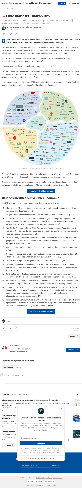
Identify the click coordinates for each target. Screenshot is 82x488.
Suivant (72, 336)
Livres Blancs (8, 9)
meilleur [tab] (6, 394)
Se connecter (74, 3)
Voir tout (7, 445)
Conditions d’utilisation (52, 448)
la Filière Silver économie (32, 27)
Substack (28, 486)
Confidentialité (40, 478)
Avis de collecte (57, 478)
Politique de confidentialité (51, 452)
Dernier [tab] (14, 394)
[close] (61, 408)
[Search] (78, 394)
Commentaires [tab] (8, 368)
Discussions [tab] (23, 394)
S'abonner (62, 3)
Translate (6, 12)
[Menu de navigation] (4, 3)
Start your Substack (36, 482)
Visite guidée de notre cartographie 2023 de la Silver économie (30, 400)
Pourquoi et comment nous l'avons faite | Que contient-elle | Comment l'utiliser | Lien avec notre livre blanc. (35, 404)
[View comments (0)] (11, 34)
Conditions (48, 478)
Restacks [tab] (18, 368)
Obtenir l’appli (49, 482)
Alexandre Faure (15, 27)
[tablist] (12, 367)
